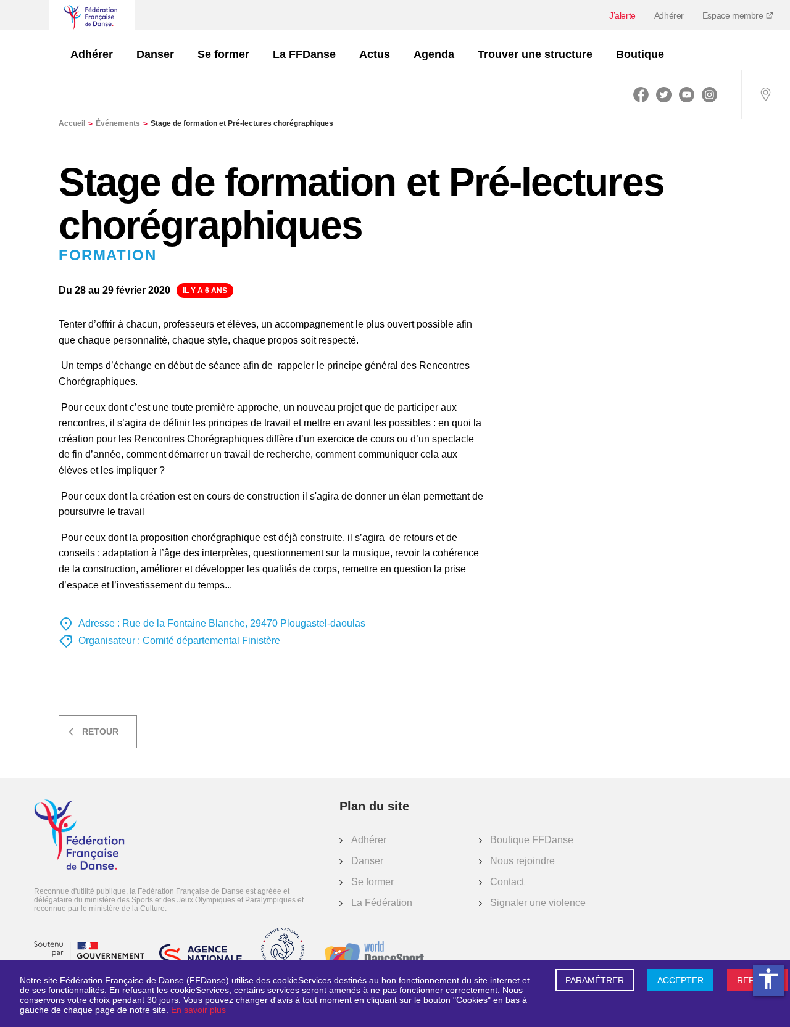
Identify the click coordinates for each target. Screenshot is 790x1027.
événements (122, 123)
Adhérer (669, 15)
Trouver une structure (535, 54)
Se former (223, 54)
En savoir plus (198, 1010)
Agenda (434, 54)
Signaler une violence (538, 902)
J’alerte (622, 15)
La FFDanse (304, 54)
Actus (374, 54)
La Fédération (381, 902)
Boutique (640, 54)
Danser (155, 54)
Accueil (76, 123)
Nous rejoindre (522, 861)
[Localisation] (765, 94)
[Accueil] (79, 836)
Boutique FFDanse (531, 840)
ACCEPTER (680, 980)
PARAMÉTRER (594, 980)
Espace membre (733, 15)
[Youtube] (686, 94)
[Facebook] (641, 94)
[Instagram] (709, 94)
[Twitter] (664, 94)
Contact (507, 881)
